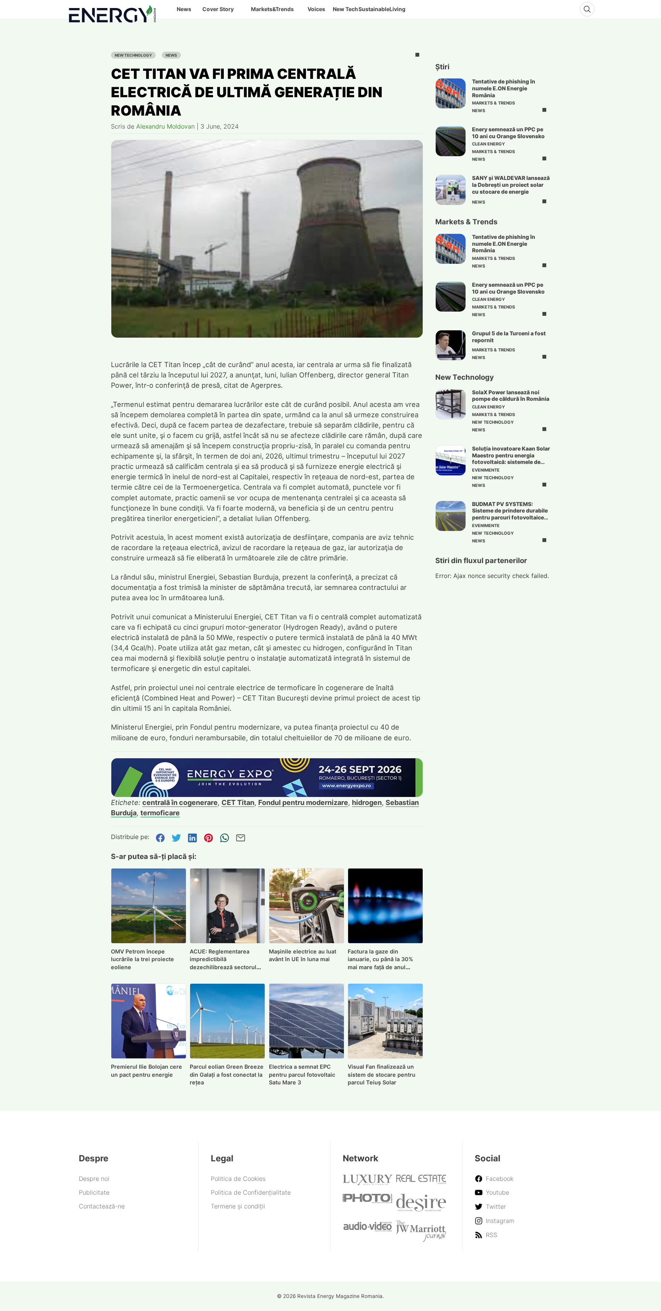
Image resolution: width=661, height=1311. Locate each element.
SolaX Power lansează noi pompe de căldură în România (510, 395)
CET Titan (237, 802)
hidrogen (367, 802)
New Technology (133, 55)
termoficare (160, 812)
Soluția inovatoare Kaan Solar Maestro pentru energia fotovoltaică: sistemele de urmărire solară (511, 458)
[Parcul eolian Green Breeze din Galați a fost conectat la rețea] (227, 1021)
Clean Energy (488, 144)
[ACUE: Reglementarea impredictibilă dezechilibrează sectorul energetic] (227, 906)
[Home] (112, 12)
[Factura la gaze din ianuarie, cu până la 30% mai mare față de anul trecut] (385, 906)
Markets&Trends (272, 9)
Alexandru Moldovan (165, 126)
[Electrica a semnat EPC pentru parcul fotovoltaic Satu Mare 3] (306, 1021)
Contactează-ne (102, 1206)
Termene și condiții (238, 1206)
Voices (316, 9)
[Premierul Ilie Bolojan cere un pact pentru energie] (148, 1021)
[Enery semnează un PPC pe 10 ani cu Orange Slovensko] (450, 141)
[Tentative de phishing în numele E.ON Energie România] (450, 93)
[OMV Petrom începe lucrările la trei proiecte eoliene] (148, 906)
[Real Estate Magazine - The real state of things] (421, 1181)
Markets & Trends (493, 103)
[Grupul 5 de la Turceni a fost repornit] (450, 345)
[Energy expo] (267, 777)
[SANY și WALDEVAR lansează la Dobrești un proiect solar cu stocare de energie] (450, 190)
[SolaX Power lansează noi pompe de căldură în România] (450, 404)
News (171, 55)
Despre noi (94, 1178)
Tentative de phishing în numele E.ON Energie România (503, 88)
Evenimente (486, 470)
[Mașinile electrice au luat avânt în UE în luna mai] (306, 906)
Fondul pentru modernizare (303, 802)
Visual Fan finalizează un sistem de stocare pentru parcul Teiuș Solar (381, 1074)
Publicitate (94, 1192)
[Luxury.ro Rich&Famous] (367, 1183)
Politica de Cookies (238, 1178)
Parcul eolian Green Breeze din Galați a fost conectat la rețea (227, 1074)
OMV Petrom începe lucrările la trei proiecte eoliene (142, 959)
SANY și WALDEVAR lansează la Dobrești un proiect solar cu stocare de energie (511, 184)
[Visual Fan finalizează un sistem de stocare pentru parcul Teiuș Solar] (385, 1021)
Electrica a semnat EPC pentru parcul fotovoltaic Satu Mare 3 (302, 1074)
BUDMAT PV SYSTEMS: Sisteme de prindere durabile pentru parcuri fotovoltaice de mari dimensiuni (510, 514)
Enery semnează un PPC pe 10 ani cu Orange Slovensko (508, 132)
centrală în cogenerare (180, 802)
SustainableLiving (381, 9)
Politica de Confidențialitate (251, 1192)
